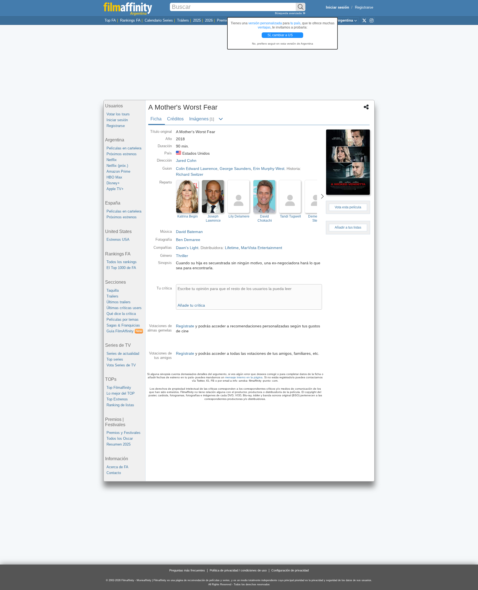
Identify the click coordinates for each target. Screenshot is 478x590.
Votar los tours (118, 114)
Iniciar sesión (117, 120)
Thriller (182, 255)
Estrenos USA (117, 239)
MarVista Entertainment (261, 247)
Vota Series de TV (121, 365)
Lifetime (232, 247)
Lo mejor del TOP (120, 393)
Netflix (111, 160)
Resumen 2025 (118, 444)
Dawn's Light (187, 247)
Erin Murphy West (268, 168)
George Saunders (235, 168)
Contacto (113, 473)
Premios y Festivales (123, 433)
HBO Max (114, 177)
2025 (197, 20)
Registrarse (364, 7)
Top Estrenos (117, 399)
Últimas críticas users (124, 308)
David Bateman (189, 231)
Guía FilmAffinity (124, 331)
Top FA (110, 20)
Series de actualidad (122, 353)
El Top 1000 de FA (121, 268)
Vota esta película (348, 207)
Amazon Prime (118, 171)
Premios (223, 20)
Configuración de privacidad (290, 570)
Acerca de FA (117, 467)
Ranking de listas (120, 405)
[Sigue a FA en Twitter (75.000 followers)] (364, 20)
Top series (114, 359)
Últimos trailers (118, 302)
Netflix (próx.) (117, 166)
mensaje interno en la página (244, 377)
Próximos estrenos (121, 154)
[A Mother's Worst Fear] (348, 162)
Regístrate (185, 326)
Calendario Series (159, 20)
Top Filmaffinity (118, 387)
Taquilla (112, 290)
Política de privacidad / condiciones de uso (238, 570)
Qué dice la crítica (121, 314)
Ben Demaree (188, 239)
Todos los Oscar (119, 438)
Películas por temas (122, 319)
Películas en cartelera (123, 148)
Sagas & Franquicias (123, 325)
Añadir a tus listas (348, 227)
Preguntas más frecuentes (187, 570)
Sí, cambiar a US (280, 35)
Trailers (112, 296)
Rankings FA (130, 20)
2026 (209, 20)
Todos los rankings (121, 262)
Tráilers (183, 20)
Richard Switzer (189, 174)
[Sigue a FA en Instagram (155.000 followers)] (371, 20)
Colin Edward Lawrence (196, 168)
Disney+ (113, 183)
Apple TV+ (115, 189)
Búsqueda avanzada (289, 13)
